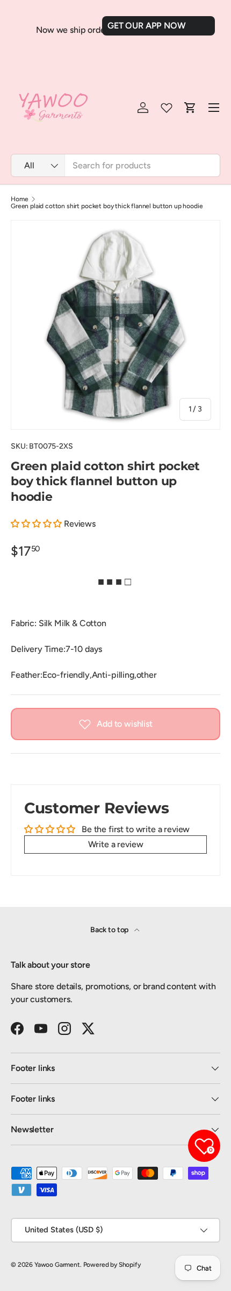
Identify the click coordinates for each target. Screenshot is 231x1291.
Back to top (110, 929)
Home (19, 199)
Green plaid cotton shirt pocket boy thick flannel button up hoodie (107, 206)
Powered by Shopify (112, 1264)
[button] (37, 524)
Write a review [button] (115, 844)
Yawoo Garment (57, 1264)
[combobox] (115, 165)
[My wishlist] (166, 107)
